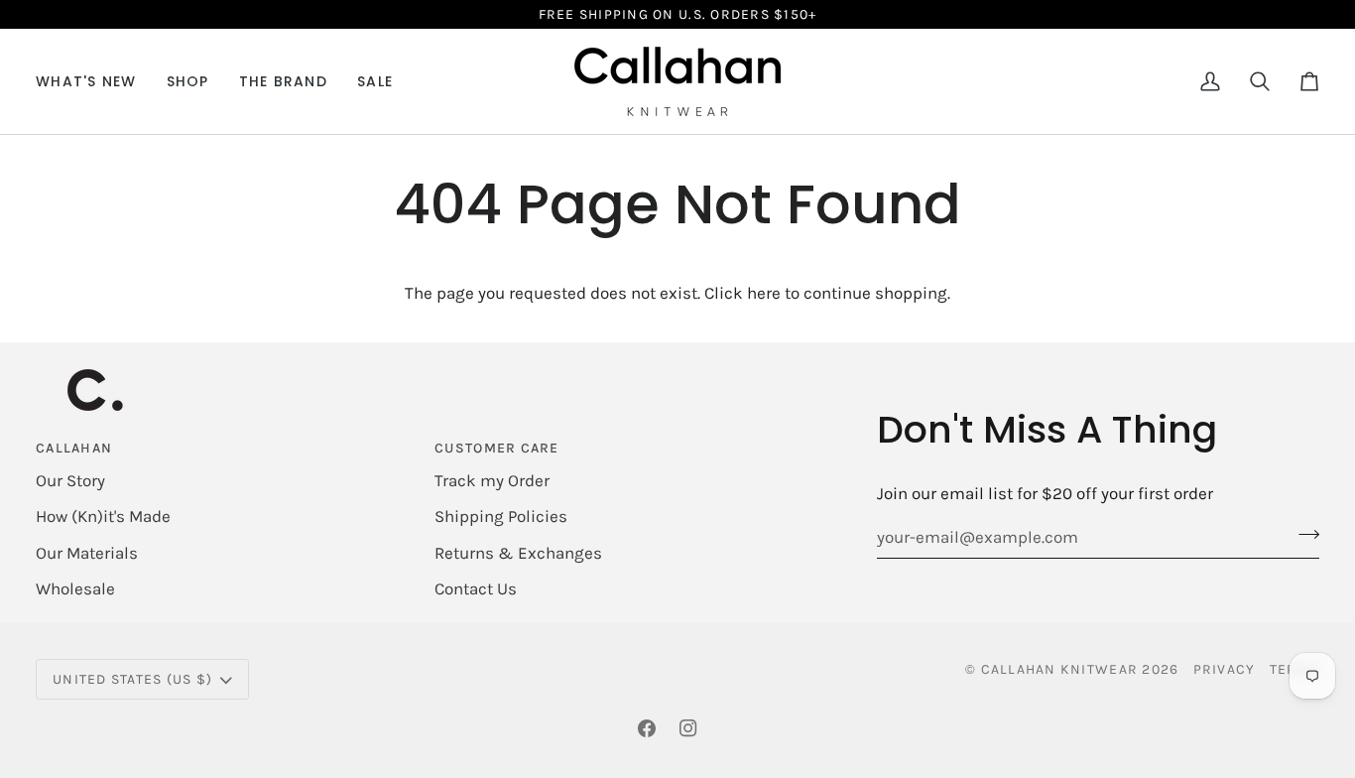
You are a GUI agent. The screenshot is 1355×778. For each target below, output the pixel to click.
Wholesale (75, 588)
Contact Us (475, 588)
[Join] (1303, 535)
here (764, 293)
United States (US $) (132, 679)
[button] (188, 81)
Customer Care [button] (496, 448)
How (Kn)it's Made (103, 516)
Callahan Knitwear (1059, 669)
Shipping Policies (500, 516)
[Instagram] (688, 728)
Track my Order (492, 480)
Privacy (1224, 669)
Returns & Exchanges (518, 553)
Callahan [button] (74, 448)
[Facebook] (647, 728)
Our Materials (87, 553)
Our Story (70, 480)
